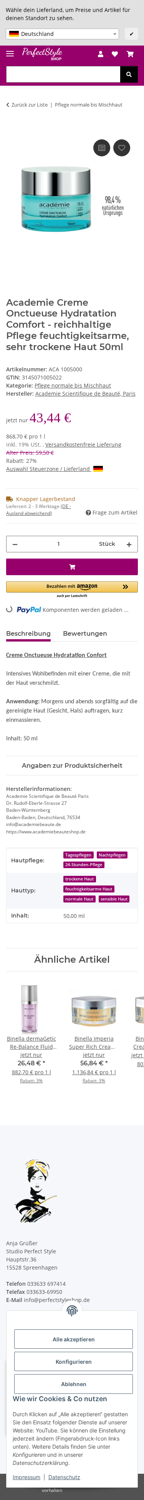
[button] (101, 54)
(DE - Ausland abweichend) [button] (38, 509)
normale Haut (79, 899)
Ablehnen (73, 1384)
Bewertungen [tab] (85, 633)
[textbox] (62, 34)
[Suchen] (129, 74)
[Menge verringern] (15, 544)
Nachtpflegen (112, 855)
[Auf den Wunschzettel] (121, 147)
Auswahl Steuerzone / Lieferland (48, 468)
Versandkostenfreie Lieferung (83, 444)
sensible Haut (114, 899)
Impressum (26, 1477)
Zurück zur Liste (30, 104)
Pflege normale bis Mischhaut (73, 385)
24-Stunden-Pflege (83, 864)
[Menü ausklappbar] (10, 50)
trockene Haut (79, 879)
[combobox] (62, 34)
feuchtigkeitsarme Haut (88, 889)
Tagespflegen (78, 855)
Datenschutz (64, 1477)
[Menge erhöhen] (129, 544)
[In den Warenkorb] (12, 129)
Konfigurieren (74, 1361)
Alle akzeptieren (74, 1339)
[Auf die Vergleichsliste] (101, 147)
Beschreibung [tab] (28, 633)
